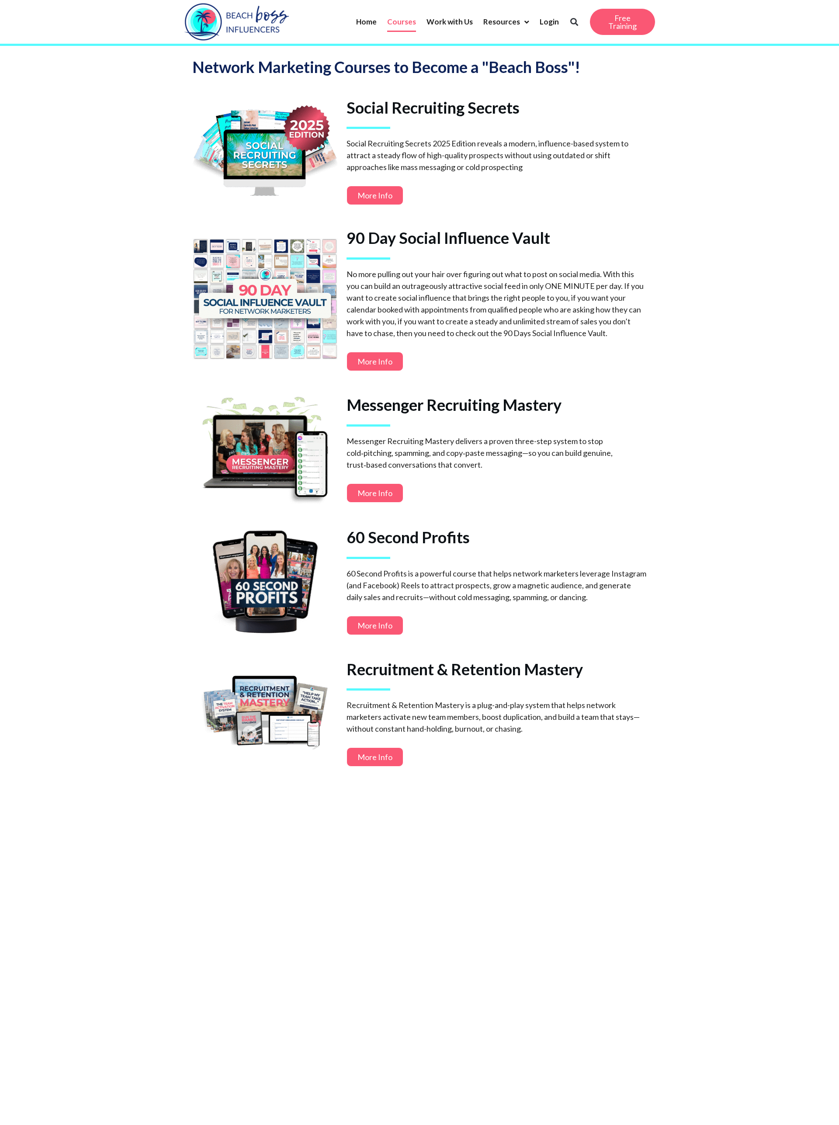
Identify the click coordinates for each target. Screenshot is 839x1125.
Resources (501, 21)
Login (549, 21)
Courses (401, 21)
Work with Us (449, 21)
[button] (574, 22)
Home (366, 21)
